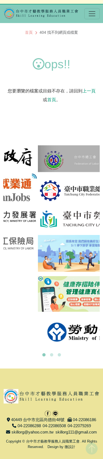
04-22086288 (29, 425)
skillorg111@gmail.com (76, 432)
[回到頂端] (92, 447)
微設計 (70, 447)
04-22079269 (79, 425)
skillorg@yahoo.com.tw (33, 432)
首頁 (29, 32)
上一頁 (89, 91)
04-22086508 (54, 425)
